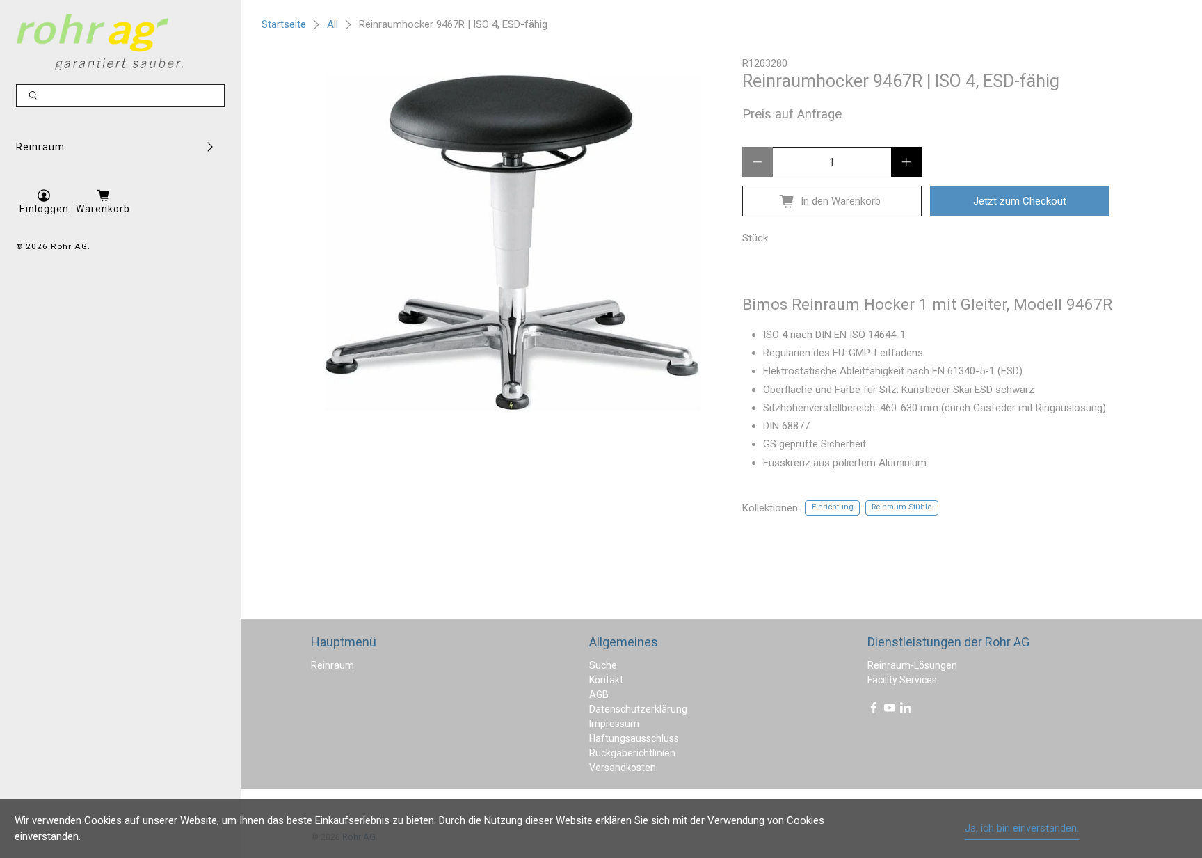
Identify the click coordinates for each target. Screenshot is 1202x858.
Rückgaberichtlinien (632, 752)
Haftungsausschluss (634, 738)
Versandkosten (622, 767)
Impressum (614, 723)
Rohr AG (69, 246)
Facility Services (902, 679)
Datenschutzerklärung (638, 709)
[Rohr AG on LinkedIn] (905, 710)
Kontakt (606, 679)
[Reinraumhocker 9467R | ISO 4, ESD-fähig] (512, 243)
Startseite (284, 24)
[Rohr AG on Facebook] (873, 710)
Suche (603, 665)
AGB (599, 694)
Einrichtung (833, 506)
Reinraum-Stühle (901, 506)
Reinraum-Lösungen (912, 665)
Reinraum (40, 146)
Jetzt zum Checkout (1019, 201)
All (332, 24)
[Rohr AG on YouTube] (889, 710)
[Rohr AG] (99, 42)
